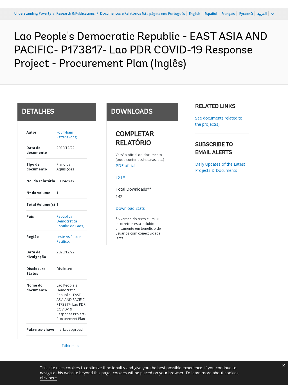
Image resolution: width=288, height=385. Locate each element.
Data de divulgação (36, 254)
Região (32, 236)
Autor (31, 132)
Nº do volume (38, 192)
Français (228, 13)
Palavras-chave (40, 329)
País (30, 216)
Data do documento (36, 150)
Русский (246, 13)
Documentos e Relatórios (120, 13)
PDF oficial (125, 165)
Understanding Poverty (32, 13)
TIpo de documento (36, 167)
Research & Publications (76, 13)
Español (211, 13)
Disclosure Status (36, 271)
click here (48, 378)
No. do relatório (40, 181)
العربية (262, 13)
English (194, 13)
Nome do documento (36, 287)
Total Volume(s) (40, 204)
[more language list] (272, 14)
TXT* (120, 177)
